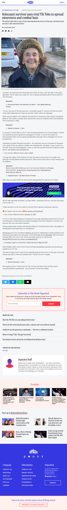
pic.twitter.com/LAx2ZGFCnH (18, 150)
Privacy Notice (27, 472)
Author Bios (7, 479)
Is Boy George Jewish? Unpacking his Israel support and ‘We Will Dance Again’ (59, 400)
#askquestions (46, 170)
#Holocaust (6, 233)
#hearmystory (22, 170)
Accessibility (27, 482)
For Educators (27, 485)
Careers (6, 485)
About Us (6, 476)
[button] (2, 31)
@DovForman (12, 239)
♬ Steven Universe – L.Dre (15, 128)
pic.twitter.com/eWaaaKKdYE (27, 239)
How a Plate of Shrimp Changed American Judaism (23, 434)
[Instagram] (33, 456)
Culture (15, 10)
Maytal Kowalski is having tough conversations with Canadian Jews (22, 421)
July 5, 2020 (28, 153)
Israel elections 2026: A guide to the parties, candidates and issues (9, 400)
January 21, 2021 (30, 214)
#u (20, 172)
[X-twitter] (38, 456)
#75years (50, 168)
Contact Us (7, 469)
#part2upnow (10, 172)
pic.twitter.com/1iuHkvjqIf (34, 211)
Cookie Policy (27, 479)
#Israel (5, 239)
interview (49, 113)
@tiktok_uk (29, 233)
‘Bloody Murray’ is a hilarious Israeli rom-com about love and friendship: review (55, 421)
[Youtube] (29, 456)
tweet (48, 254)
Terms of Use (27, 469)
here (46, 268)
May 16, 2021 (43, 242)
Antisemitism (7, 10)
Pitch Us (6, 482)
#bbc (17, 172)
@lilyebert (9, 101)
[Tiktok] (24, 456)
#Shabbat (49, 235)
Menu (3, 2)
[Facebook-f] (42, 456)
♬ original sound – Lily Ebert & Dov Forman (21, 175)
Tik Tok (5, 350)
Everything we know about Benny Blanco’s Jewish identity (26, 400)
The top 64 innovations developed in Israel (42, 399)
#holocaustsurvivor (33, 170)
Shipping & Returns (29, 476)
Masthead (7, 472)
